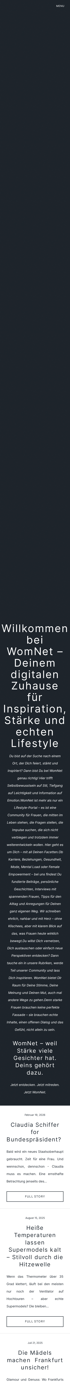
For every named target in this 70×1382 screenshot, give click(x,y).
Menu (60, 5)
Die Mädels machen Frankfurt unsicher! (35, 1360)
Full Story (35, 1196)
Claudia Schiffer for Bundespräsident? (35, 1132)
